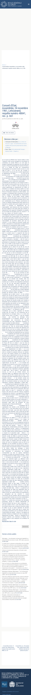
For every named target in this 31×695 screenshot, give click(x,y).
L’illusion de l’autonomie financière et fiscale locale (14, 550)
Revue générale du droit (10, 118)
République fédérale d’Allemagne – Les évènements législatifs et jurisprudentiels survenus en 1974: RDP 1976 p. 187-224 (15, 573)
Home (3, 64)
